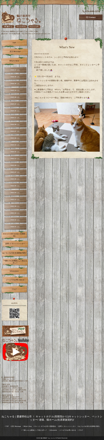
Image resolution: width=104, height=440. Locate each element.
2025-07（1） (15, 104)
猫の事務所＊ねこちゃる (48, 438)
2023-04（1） (15, 192)
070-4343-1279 (92, 11)
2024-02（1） (15, 152)
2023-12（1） (15, 158)
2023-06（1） (15, 179)
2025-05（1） (15, 111)
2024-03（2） (15, 145)
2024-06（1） (15, 138)
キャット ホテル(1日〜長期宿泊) (14, 235)
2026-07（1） (15, 70)
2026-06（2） (15, 77)
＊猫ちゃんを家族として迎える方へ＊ (15, 262)
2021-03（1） (15, 213)
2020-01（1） (15, 227)
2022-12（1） (15, 199)
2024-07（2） (15, 131)
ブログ (14, 289)
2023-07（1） (15, 172)
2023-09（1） (15, 165)
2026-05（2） (15, 83)
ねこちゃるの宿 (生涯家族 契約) (14, 253)
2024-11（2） (15, 117)
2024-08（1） (15, 124)
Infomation (14, 271)
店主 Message (15, 51)
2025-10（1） (15, 90)
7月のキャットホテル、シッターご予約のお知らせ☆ (56, 57)
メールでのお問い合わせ (15, 280)
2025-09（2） (15, 97)
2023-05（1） (15, 186)
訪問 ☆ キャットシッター (15, 244)
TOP (14, 43)
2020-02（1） (15, 220)
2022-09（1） (15, 206)
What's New (14, 61)
